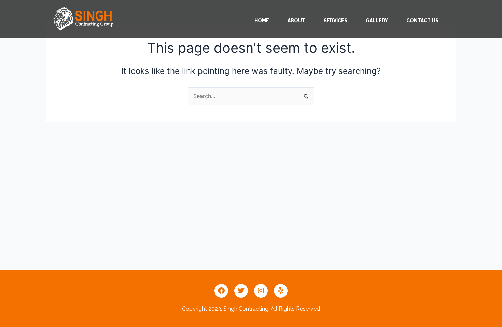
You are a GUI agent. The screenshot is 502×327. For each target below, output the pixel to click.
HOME (261, 20)
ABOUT (296, 20)
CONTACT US (422, 20)
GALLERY (377, 20)
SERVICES (335, 20)
